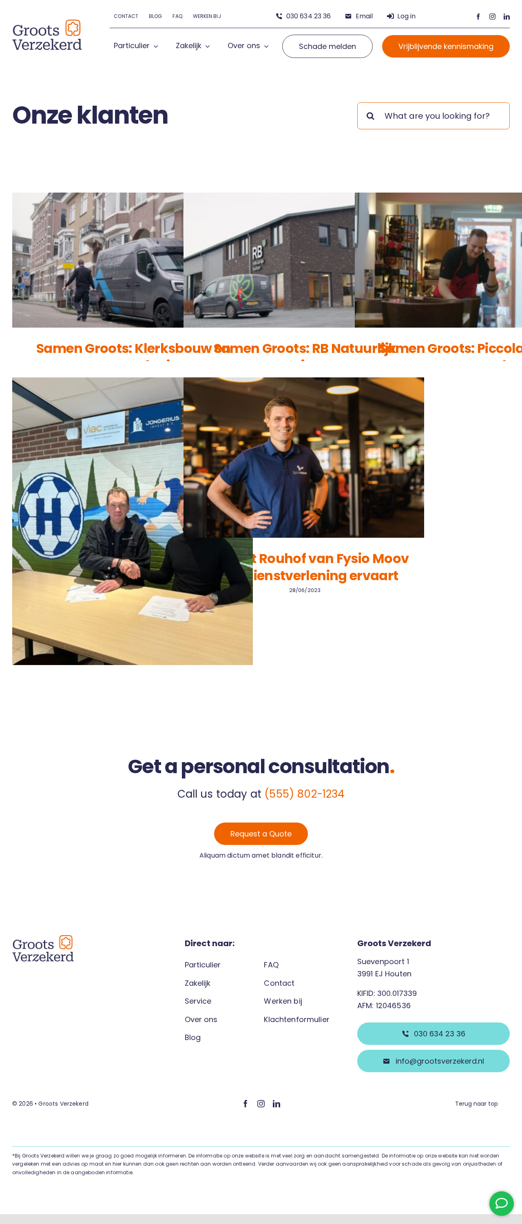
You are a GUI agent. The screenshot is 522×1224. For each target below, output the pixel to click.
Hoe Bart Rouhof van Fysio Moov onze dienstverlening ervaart (305, 567)
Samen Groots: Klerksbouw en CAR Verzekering (133, 357)
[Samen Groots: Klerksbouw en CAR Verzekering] (132, 260)
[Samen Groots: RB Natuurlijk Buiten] (304, 260)
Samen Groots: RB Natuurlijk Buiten (305, 357)
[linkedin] (507, 16)
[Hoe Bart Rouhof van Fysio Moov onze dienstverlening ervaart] (304, 457)
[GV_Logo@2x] (47, 23)
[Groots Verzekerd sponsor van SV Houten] (132, 537)
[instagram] (492, 16)
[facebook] (478, 16)
